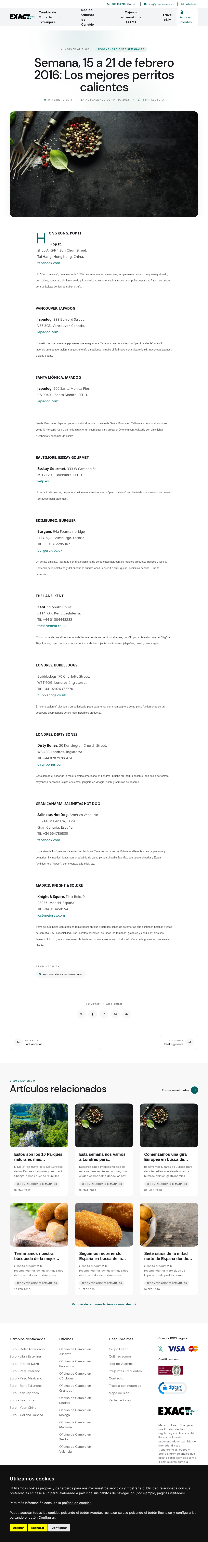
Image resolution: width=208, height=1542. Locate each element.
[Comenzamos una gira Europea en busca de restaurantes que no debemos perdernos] (169, 1125)
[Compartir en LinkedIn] (104, 1014)
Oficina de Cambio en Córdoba (75, 1375)
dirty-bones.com (50, 764)
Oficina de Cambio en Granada (75, 1388)
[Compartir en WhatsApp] (115, 1014)
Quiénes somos (120, 1356)
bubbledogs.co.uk (51, 695)
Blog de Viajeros (121, 1364)
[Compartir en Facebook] (92, 1014)
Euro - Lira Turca (22, 1400)
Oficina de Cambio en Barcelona (75, 1363)
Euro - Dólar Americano (27, 1349)
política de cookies (76, 1503)
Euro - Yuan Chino (23, 1407)
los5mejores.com (51, 915)
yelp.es (43, 481)
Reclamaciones (120, 1400)
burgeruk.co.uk (49, 550)
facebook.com (48, 262)
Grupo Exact (118, 1349)
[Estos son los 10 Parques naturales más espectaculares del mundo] (39, 1125)
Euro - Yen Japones (24, 1393)
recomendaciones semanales (121, 49)
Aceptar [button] (18, 1527)
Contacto (116, 1378)
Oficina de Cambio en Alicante (75, 1351)
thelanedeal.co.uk (52, 625)
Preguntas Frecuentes (125, 1371)
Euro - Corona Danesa (26, 1415)
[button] (172, 1388)
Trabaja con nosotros (125, 1386)
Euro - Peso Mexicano (26, 1378)
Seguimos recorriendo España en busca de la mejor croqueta (100, 1258)
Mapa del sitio (119, 1393)
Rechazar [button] (37, 1527)
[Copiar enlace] (126, 1014)
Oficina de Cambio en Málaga (75, 1412)
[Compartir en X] (81, 1014)
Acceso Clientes (186, 19)
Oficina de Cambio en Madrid (75, 1400)
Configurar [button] (59, 1527)
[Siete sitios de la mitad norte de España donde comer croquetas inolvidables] (169, 1225)
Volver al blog (77, 49)
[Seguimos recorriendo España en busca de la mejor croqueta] (104, 1225)
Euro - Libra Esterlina (25, 1356)
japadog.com (47, 332)
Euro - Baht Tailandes (26, 1386)
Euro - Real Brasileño (25, 1371)
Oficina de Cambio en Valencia (75, 1449)
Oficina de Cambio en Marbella (75, 1424)
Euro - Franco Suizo (24, 1364)
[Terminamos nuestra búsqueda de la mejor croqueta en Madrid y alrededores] (39, 1225)
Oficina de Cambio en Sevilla (75, 1436)
